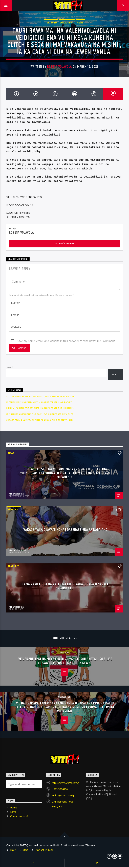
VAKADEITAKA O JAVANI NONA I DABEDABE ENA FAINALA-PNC (65, 530)
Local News (67, 22)
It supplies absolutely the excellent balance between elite (39, 414)
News (80, 22)
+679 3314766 (60, 789)
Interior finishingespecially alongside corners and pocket (39, 402)
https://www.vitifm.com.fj (65, 782)
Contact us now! (19, 816)
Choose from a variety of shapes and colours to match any (39, 420)
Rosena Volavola (59, 66)
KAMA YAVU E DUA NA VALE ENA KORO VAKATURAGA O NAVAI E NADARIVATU (65, 586)
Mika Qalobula (16, 493)
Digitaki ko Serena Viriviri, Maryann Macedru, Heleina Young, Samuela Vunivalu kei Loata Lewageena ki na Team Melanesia (64, 473)
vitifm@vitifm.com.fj (63, 795)
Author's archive (64, 244)
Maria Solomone (17, 550)
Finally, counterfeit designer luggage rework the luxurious (40, 408)
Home (13, 807)
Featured (51, 22)
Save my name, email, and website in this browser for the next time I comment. (66, 341)
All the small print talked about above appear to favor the (40, 396)
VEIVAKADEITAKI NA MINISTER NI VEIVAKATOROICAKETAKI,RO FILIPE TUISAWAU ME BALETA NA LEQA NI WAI (65, 661)
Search (9, 367)
